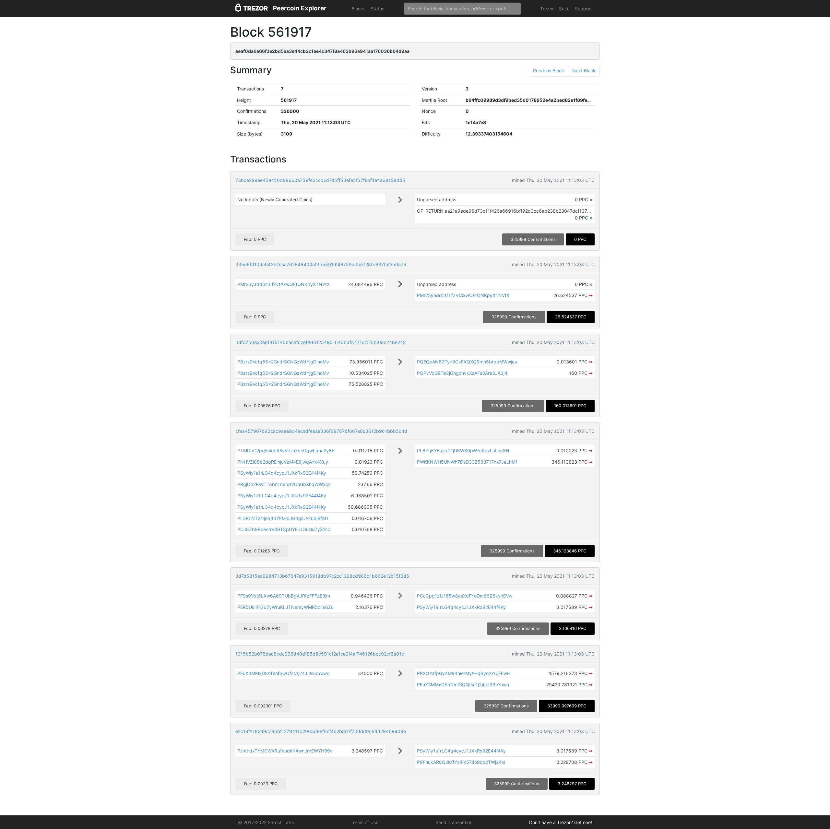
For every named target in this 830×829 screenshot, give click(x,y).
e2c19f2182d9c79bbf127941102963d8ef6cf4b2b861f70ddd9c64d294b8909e (320, 731)
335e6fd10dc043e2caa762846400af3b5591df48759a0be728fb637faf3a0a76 (320, 264)
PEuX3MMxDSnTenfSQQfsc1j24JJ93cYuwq (283, 673)
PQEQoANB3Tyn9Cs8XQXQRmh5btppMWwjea (467, 361)
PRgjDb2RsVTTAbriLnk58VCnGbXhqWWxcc (284, 484)
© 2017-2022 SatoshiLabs (266, 822)
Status (377, 8)
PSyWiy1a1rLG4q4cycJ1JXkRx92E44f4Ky (281, 473)
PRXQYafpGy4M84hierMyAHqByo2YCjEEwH (463, 673)
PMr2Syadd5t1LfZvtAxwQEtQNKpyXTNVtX (283, 284)
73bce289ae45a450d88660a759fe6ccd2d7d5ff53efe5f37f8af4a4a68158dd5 (320, 180)
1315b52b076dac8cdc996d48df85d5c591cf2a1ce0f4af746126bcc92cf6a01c (319, 654)
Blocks (358, 8)
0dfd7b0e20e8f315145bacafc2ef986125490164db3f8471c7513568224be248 (320, 342)
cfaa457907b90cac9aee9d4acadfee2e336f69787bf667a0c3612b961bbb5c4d (321, 431)
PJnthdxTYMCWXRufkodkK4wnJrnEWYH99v (285, 750)
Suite (564, 8)
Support (583, 8)
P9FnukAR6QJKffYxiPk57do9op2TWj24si (461, 762)
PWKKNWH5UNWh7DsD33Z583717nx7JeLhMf (467, 462)
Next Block (584, 70)
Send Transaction (453, 822)
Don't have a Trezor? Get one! (560, 822)
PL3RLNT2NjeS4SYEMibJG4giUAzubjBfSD (282, 518)
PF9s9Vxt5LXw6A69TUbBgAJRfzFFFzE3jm (283, 595)
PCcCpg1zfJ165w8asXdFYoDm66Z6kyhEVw (464, 595)
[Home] (251, 8)
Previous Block (548, 70)
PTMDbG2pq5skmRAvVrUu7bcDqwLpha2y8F (285, 450)
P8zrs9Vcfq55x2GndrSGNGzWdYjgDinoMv (283, 361)
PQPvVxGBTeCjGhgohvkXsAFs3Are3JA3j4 (462, 373)
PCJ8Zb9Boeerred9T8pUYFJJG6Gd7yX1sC (284, 529)
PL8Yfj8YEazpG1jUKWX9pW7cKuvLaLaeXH (463, 450)
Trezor (547, 8)
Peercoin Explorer (299, 8)
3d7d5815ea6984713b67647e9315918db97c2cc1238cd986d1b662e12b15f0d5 (322, 576)
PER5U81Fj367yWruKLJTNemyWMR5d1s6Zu (285, 607)
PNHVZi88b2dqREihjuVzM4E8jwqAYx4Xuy (282, 462)
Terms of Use (364, 822)
